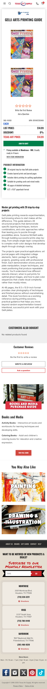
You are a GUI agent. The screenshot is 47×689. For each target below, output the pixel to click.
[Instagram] (14, 675)
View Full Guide (23, 453)
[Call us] (37, 3)
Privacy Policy (18, 686)
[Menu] (4, 3)
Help (39, 544)
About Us (9, 544)
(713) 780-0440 (23, 620)
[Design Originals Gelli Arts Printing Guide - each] (21, 44)
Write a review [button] (23, 364)
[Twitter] (23, 675)
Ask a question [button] (23, 370)
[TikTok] (41, 675)
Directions (25, 601)
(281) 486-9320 (23, 644)
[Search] (9, 3)
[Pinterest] (32, 675)
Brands (17, 544)
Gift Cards (25, 544)
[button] (23, 106)
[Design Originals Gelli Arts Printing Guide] (21, 82)
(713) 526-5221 (23, 596)
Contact (33, 544)
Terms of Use (29, 686)
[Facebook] (5, 675)
